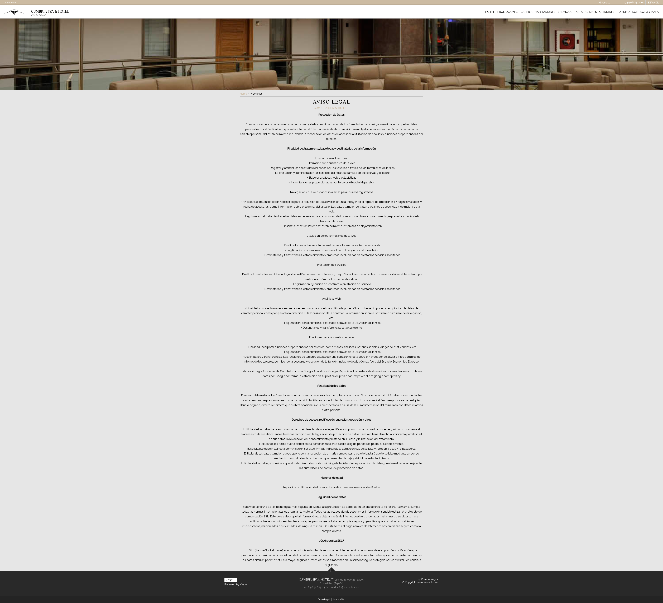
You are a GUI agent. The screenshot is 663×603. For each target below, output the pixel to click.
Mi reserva (604, 2)
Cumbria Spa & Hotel (315, 579)
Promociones (507, 11)
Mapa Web (339, 599)
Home (243, 93)
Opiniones (606, 11)
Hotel (490, 11)
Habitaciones (545, 11)
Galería (526, 11)
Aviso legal (324, 599)
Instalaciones (586, 11)
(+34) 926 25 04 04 (634, 2)
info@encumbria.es (348, 587)
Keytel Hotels (431, 582)
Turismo (623, 11)
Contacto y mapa (645, 11)
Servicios (565, 11)
